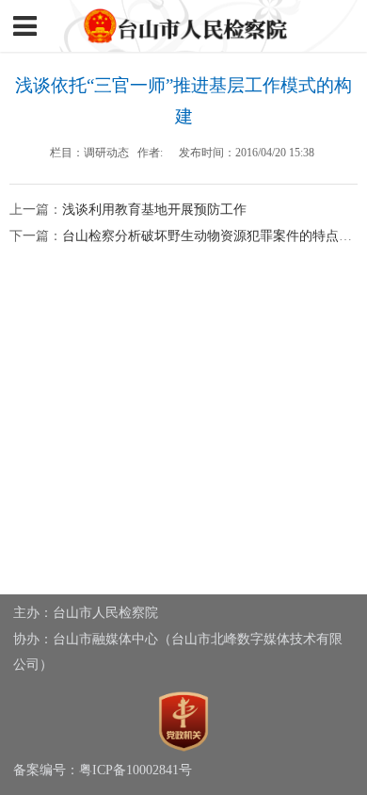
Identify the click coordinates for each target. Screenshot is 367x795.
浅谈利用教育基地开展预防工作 (154, 210)
